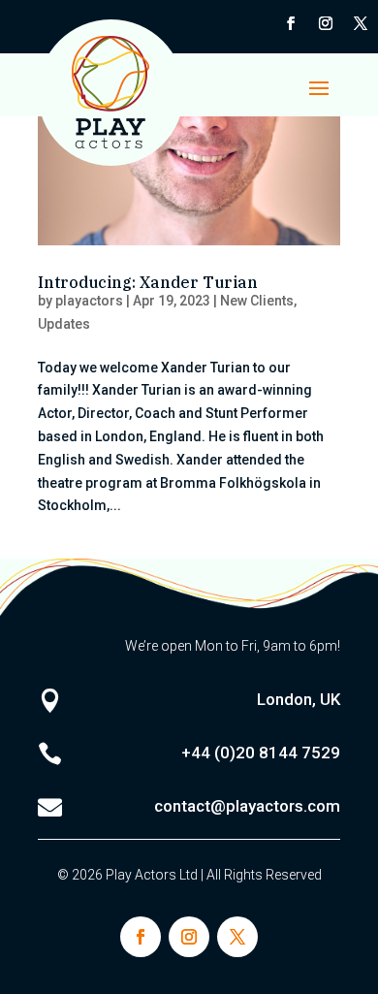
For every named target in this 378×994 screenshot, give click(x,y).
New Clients (257, 300)
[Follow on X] (360, 23)
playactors (89, 300)
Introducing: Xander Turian (148, 282)
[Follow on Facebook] (290, 23)
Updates (64, 324)
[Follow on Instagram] (325, 23)
